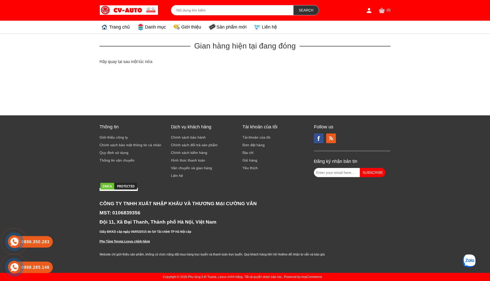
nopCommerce (311, 277)
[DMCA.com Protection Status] (119, 189)
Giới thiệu (191, 27)
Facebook (319, 138)
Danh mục (155, 27)
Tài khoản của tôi (256, 137)
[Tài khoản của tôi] (369, 10)
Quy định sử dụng (114, 153)
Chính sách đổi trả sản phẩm (194, 145)
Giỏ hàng (249, 160)
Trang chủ (119, 27)
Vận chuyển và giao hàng (191, 168)
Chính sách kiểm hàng (189, 153)
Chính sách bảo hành (188, 137)
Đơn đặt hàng (253, 145)
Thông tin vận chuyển (117, 160)
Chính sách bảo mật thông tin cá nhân (130, 145)
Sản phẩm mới (231, 27)
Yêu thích (250, 168)
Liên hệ (269, 27)
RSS (331, 138)
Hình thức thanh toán (188, 160)
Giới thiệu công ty (114, 137)
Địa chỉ (247, 153)
